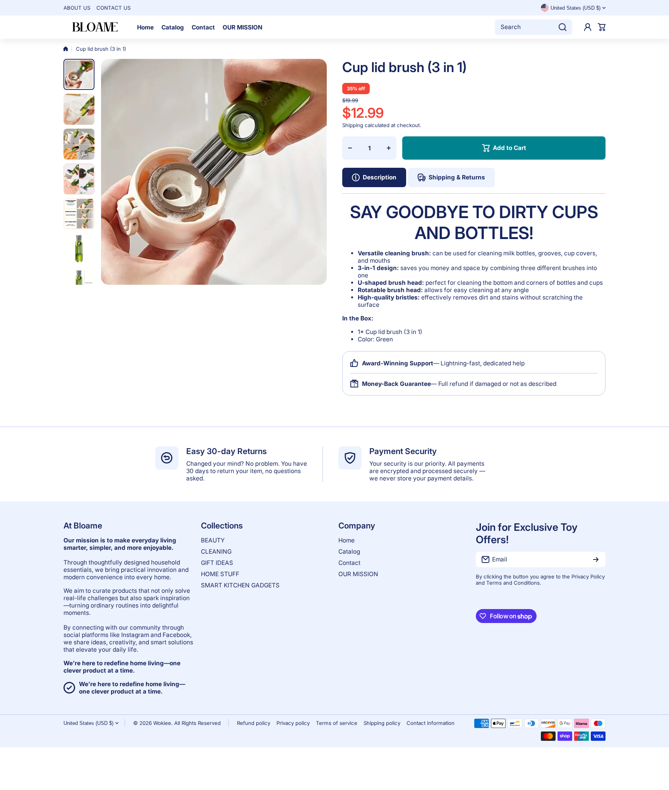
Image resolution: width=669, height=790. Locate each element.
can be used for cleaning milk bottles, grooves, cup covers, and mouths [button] (477, 257)
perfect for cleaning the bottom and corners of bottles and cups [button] (480, 282)
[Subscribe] (596, 559)
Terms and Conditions (513, 583)
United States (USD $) (88, 723)
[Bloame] (94, 27)
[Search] (562, 27)
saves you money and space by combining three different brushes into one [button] (477, 271)
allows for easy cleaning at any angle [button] (443, 290)
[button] (602, 27)
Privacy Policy (588, 576)
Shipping (352, 125)
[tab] (451, 177)
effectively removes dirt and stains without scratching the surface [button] (470, 301)
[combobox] (533, 27)
